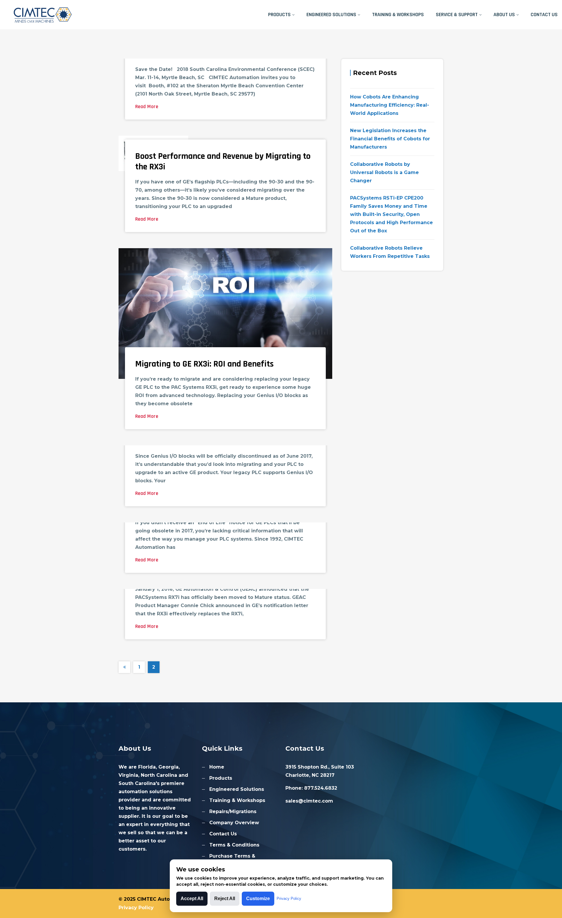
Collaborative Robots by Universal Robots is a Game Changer (384, 172)
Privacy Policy (136, 907)
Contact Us (544, 14)
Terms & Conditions (234, 845)
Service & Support (457, 14)
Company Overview (234, 822)
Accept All (192, 898)
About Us (504, 14)
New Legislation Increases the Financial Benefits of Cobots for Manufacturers (390, 139)
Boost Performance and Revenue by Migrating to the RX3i (223, 161)
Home (216, 767)
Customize (258, 898)
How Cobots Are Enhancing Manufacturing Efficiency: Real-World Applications (389, 105)
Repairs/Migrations (232, 811)
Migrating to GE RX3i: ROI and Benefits (204, 364)
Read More (146, 106)
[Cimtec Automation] (70, 14)
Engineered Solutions (331, 14)
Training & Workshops (398, 14)
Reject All (224, 898)
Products (279, 14)
